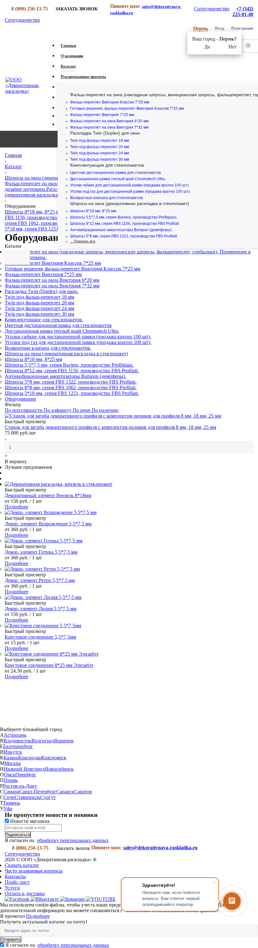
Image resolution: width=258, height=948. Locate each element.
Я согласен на (57, 945)
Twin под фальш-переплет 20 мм (99, 147)
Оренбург (25, 774)
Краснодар (29, 757)
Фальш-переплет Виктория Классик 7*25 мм (109, 102)
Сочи (9, 797)
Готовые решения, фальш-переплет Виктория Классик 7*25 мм (127, 108)
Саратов (83, 791)
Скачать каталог (22, 865)
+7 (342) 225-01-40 (243, 11)
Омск (9, 774)
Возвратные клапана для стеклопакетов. (106, 198)
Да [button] (207, 46)
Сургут (48, 797)
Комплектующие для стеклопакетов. (107, 165)
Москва (12, 763)
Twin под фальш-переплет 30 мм (99, 159)
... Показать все (82, 241)
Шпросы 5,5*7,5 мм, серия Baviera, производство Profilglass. (123, 217)
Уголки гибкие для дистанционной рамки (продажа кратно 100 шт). (129, 185)
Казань (10, 757)
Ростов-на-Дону (20, 786)
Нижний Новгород (24, 769)
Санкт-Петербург (37, 791)
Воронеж (64, 740)
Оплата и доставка (25, 893)
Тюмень (11, 803)
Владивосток (17, 740)
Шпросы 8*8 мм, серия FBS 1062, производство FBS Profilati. (71, 387)
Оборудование (20, 399)
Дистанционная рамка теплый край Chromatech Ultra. (118, 179)
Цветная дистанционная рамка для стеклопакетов (115, 172)
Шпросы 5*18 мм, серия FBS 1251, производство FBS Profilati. (72, 393)
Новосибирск (59, 769)
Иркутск (13, 752)
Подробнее (16, 506)
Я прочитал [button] (13, 916)
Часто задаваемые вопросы (34, 870)
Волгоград (42, 740)
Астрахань (15, 735)
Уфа (7, 808)
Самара (11, 791)
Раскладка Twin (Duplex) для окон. (105, 133)
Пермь (11, 780)
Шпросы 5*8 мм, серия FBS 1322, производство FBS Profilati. (124, 236)
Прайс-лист (17, 882)
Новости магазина (29, 821)
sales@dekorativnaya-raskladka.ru (160, 847)
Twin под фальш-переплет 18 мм (99, 140)
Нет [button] (232, 46)
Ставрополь (27, 797)
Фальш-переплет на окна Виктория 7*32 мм (109, 127)
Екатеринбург (18, 746)
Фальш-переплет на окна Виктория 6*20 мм (109, 121)
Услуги (12, 887)
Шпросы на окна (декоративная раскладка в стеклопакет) (129, 203)
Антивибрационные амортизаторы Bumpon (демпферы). (121, 230)
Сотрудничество (211, 8)
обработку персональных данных (73, 840)
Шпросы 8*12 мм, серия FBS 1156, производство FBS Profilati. (125, 223)
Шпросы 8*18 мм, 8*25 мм (93, 211)
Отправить (11, 939)
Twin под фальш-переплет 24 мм (99, 153)
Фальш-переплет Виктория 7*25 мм (102, 115)
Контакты (15, 876)
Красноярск (53, 757)
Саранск (65, 791)
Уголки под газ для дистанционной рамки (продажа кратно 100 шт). (130, 191)
